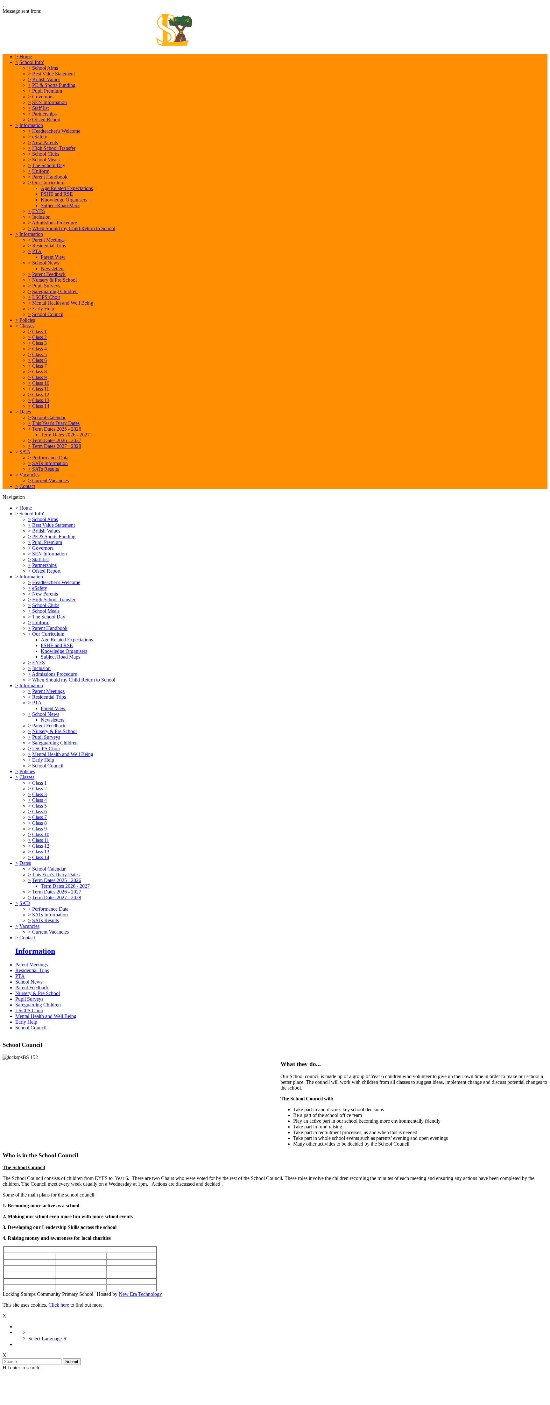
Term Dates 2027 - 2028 (56, 446)
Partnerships (44, 113)
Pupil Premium (47, 91)
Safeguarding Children (55, 291)
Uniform (40, 171)
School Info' (31, 62)
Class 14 (40, 406)
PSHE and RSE (57, 194)
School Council (47, 314)
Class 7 (39, 366)
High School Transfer (53, 148)
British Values (46, 79)
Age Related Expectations (67, 188)
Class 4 (39, 348)
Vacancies (29, 474)
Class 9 (39, 377)
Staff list (40, 108)
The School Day (48, 165)
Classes (26, 325)
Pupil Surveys (46, 285)
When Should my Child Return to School (73, 228)
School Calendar (49, 417)
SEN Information (49, 102)
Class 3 (39, 343)
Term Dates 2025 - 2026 (56, 429)
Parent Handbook (49, 177)
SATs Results (45, 469)
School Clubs (45, 154)
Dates (25, 411)
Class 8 (39, 371)
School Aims (45, 68)
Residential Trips (49, 245)
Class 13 (40, 400)
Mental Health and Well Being (62, 303)
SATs (24, 452)
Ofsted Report (46, 119)
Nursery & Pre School (54, 280)
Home (25, 56)
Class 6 (39, 360)
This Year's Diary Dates (56, 423)
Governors (42, 96)
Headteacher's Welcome (56, 131)
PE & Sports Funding (53, 85)
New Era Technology (140, 1294)
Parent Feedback (49, 274)
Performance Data (50, 457)
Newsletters (52, 268)
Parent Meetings (48, 240)
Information (31, 125)
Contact (27, 486)
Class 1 (39, 331)
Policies (27, 320)
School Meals (46, 159)
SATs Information (50, 463)
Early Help (43, 308)
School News (45, 262)
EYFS (38, 211)
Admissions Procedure (54, 222)
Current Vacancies (50, 480)
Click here (58, 1305)
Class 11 (40, 389)
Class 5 (39, 354)
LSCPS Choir (46, 297)
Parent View (53, 257)
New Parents (45, 142)
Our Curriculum (48, 182)
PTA (37, 251)
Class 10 (40, 383)
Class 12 (40, 394)
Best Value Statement (53, 73)
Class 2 (39, 337)
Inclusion (41, 217)
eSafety (39, 136)
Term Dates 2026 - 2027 (65, 434)
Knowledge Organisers (64, 199)
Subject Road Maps (60, 205)
